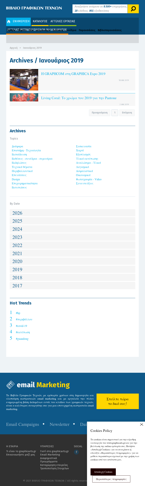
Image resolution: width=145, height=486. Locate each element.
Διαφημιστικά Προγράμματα (48, 460)
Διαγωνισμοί (43, 30)
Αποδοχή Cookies (103, 471)
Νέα (31, 30)
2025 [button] (17, 220)
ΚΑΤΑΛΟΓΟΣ (40, 21)
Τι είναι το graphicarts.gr (21, 451)
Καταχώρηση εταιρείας (54, 465)
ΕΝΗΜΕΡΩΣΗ (21, 21)
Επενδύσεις (19, 175)
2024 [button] (17, 228)
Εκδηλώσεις (19, 162)
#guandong (22, 338)
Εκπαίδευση (19, 154)
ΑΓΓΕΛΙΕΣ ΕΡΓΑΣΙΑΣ (63, 21)
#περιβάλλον (24, 319)
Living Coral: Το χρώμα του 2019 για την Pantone (79, 97)
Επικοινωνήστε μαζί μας (20, 454)
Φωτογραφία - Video (89, 179)
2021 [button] (17, 253)
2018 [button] (17, 277)
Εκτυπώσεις (19, 187)
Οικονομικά (83, 175)
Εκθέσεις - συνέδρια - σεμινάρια (32, 158)
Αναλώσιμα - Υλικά (88, 162)
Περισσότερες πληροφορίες (111, 479)
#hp (18, 313)
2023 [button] (17, 237)
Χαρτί (80, 150)
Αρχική (14, 47)
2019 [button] (17, 269)
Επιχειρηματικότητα (25, 183)
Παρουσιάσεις (87, 30)
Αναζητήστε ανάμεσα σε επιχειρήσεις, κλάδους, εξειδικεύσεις (101, 8)
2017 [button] (17, 285)
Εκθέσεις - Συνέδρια (64, 30)
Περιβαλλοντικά (22, 171)
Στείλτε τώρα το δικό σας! (118, 401)
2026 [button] (17, 212)
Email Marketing (50, 454)
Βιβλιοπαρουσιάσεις (109, 30)
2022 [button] (17, 245)
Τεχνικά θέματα (22, 167)
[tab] (72, 212)
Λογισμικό (82, 167)
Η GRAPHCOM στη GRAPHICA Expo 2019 (73, 73)
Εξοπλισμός (83, 154)
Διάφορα (17, 146)
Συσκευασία (83, 146)
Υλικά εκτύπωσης (87, 158)
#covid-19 (21, 326)
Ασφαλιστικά (84, 171)
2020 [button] (17, 261)
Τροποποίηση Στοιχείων (54, 468)
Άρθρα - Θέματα (17, 30)
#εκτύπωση (23, 332)
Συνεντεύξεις (84, 183)
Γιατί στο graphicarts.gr (54, 451)
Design (16, 179)
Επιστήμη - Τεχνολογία (26, 150)
